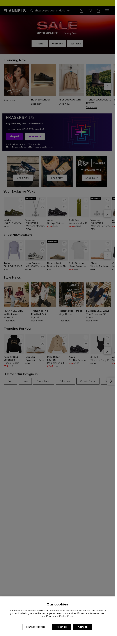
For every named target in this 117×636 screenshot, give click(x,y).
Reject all (61, 626)
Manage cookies (35, 626)
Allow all (82, 626)
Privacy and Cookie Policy (59, 616)
